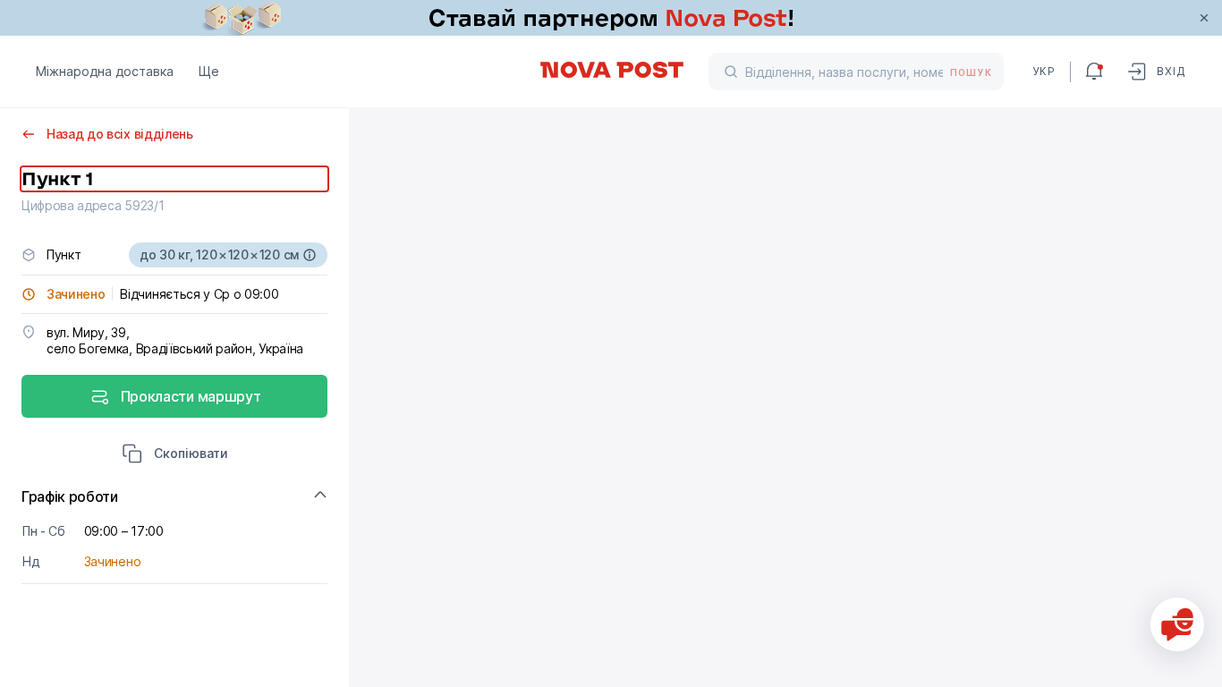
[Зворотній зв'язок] (1177, 624)
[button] (175, 455)
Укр (1044, 71)
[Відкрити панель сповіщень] (1094, 72)
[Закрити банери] (1204, 18)
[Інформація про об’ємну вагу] (309, 255)
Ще (209, 71)
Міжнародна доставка (105, 71)
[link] (611, 18)
